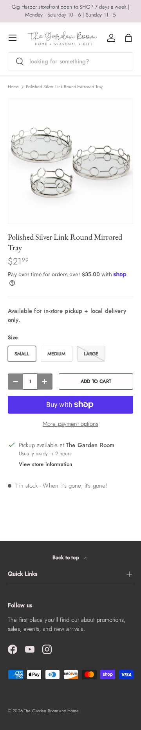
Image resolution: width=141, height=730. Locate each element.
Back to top (66, 557)
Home (13, 87)
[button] (128, 37)
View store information (45, 464)
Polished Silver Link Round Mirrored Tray (64, 87)
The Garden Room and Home (51, 711)
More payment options (70, 424)
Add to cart (96, 381)
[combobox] (70, 61)
